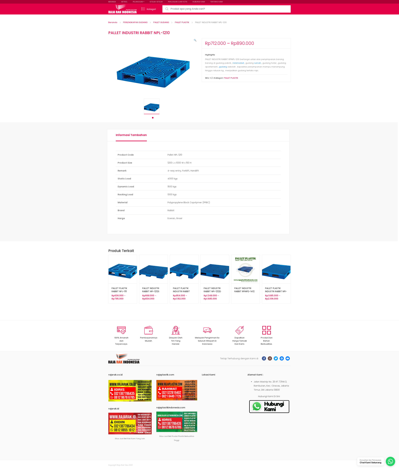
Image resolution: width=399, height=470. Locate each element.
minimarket (239, 63)
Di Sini (277, 396)
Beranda (112, 22)
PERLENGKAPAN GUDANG (135, 22)
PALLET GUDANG (161, 22)
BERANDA (112, 1)
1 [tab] (153, 118)
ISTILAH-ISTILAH (156, 1)
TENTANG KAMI (216, 1)
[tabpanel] (153, 106)
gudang (223, 66)
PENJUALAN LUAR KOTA (177, 1)
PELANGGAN (138, 1)
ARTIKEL (124, 1)
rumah (258, 63)
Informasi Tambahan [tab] (131, 135)
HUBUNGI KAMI (198, 1)
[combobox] (226, 9)
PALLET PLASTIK (182, 22)
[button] (195, 40)
